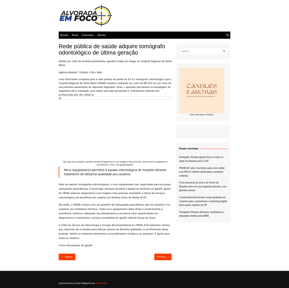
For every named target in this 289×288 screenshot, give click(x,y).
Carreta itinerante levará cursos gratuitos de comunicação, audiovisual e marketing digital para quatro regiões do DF (203, 201)
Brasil (75, 35)
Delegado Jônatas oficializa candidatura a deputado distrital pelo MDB (201, 214)
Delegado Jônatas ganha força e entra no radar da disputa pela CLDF (201, 159)
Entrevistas (88, 35)
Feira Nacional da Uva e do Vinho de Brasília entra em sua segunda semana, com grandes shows (203, 186)
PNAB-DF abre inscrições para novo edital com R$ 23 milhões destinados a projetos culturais (202, 172)
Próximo (161, 257)
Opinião (101, 35)
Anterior (68, 257)
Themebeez (101, 283)
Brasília (64, 35)
